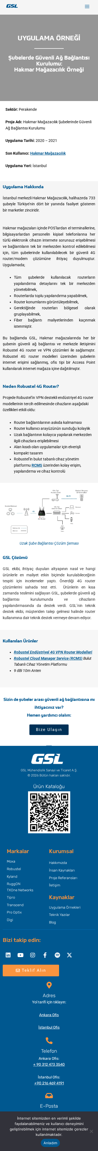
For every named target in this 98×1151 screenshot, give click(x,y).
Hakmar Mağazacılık (48, 153)
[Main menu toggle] (87, 6)
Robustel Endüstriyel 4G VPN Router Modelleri (53, 652)
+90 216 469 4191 (49, 1083)
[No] (91, 1131)
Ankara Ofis (49, 1015)
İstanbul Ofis (49, 1027)
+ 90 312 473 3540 (49, 1064)
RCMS (37, 465)
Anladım (50, 1143)
